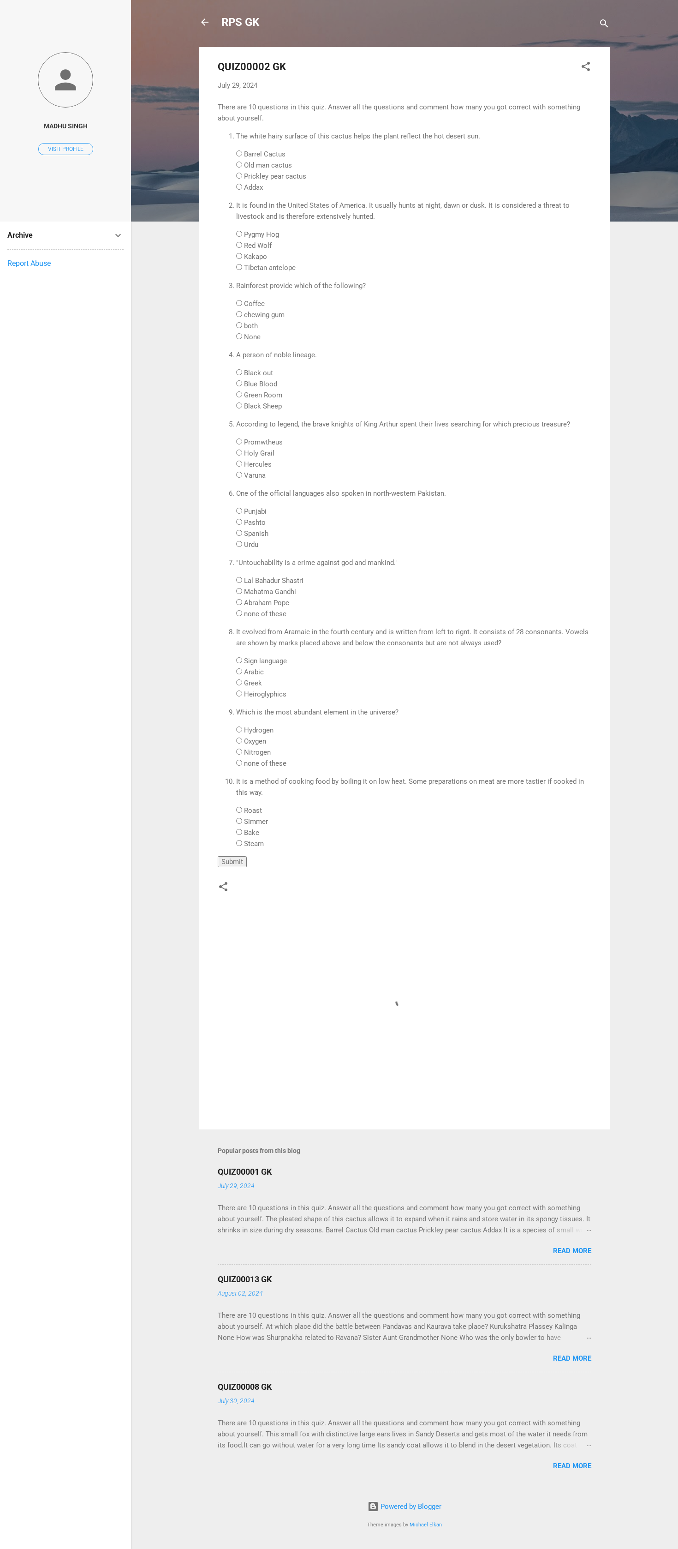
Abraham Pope (266, 603)
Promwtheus (263, 442)
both (251, 326)
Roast (253, 810)
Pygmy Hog (261, 234)
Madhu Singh (66, 126)
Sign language (265, 661)
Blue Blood (260, 384)
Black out (258, 373)
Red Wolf (258, 245)
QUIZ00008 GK (245, 1387)
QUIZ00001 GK (245, 1172)
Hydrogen (259, 730)
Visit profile (65, 149)
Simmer (256, 821)
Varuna (255, 475)
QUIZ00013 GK (245, 1279)
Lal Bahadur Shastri (273, 580)
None (252, 337)
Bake (251, 833)
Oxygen (255, 741)
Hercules (258, 464)
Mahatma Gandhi (270, 592)
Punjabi (255, 511)
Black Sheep (263, 406)
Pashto (255, 522)
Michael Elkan (426, 1525)
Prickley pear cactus (275, 176)
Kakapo (255, 256)
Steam (254, 844)
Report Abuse (29, 263)
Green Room (263, 395)
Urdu (251, 544)
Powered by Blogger (410, 1506)
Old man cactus (268, 165)
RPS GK (240, 22)
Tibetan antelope (270, 268)
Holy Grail (259, 453)
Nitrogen (257, 752)
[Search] (604, 25)
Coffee (254, 304)
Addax (253, 187)
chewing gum (264, 315)
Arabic (254, 672)
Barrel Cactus (264, 154)
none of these (265, 614)
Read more (572, 1251)
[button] (585, 68)
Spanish (256, 533)
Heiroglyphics (265, 694)
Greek (253, 683)
